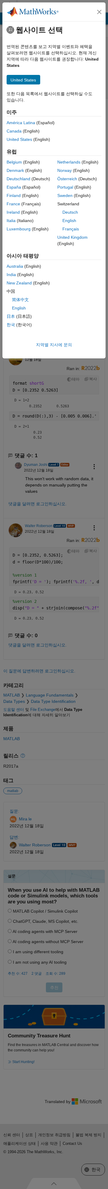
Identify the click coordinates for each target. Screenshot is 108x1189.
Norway (64, 170)
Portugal (65, 187)
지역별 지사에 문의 (54, 344)
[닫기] (99, 12)
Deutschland (18, 178)
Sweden (65, 195)
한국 (11, 324)
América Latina (21, 122)
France (13, 203)
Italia (11, 220)
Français (70, 229)
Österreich (67, 178)
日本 (11, 316)
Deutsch (70, 212)
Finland (14, 195)
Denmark (15, 170)
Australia (15, 266)
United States (19, 139)
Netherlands (68, 162)
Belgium (14, 162)
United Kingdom (72, 237)
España (14, 187)
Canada (14, 131)
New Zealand (19, 283)
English (69, 220)
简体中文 (20, 299)
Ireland (13, 212)
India (11, 274)
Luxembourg (19, 229)
